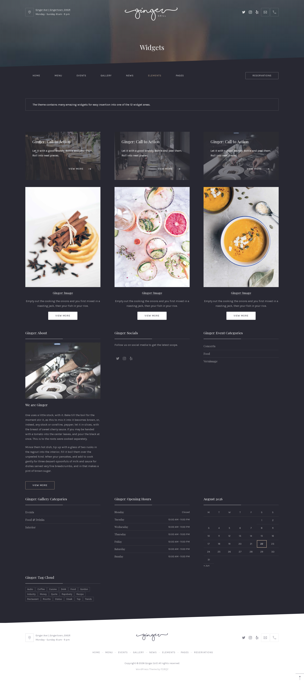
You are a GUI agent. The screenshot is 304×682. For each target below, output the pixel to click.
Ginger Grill (151, 663)
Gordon (84, 589)
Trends (88, 599)
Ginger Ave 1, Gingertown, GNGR (53, 9)
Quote (54, 594)
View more (76, 168)
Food (207, 354)
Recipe (80, 594)
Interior (30, 527)
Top (79, 599)
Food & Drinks (34, 520)
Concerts (209, 346)
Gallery (106, 75)
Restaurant (33, 599)
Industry (31, 594)
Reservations (261, 75)
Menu (58, 75)
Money (43, 594)
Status (58, 599)
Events (81, 75)
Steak (69, 599)
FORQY (164, 669)
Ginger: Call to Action (51, 141)
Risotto (47, 599)
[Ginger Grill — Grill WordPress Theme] (151, 12)
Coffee (41, 589)
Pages (180, 75)
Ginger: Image (63, 293)
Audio (30, 589)
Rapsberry (67, 594)
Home (36, 75)
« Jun (207, 565)
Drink (63, 589)
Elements (154, 75)
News (130, 75)
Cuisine (53, 589)
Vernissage (210, 361)
